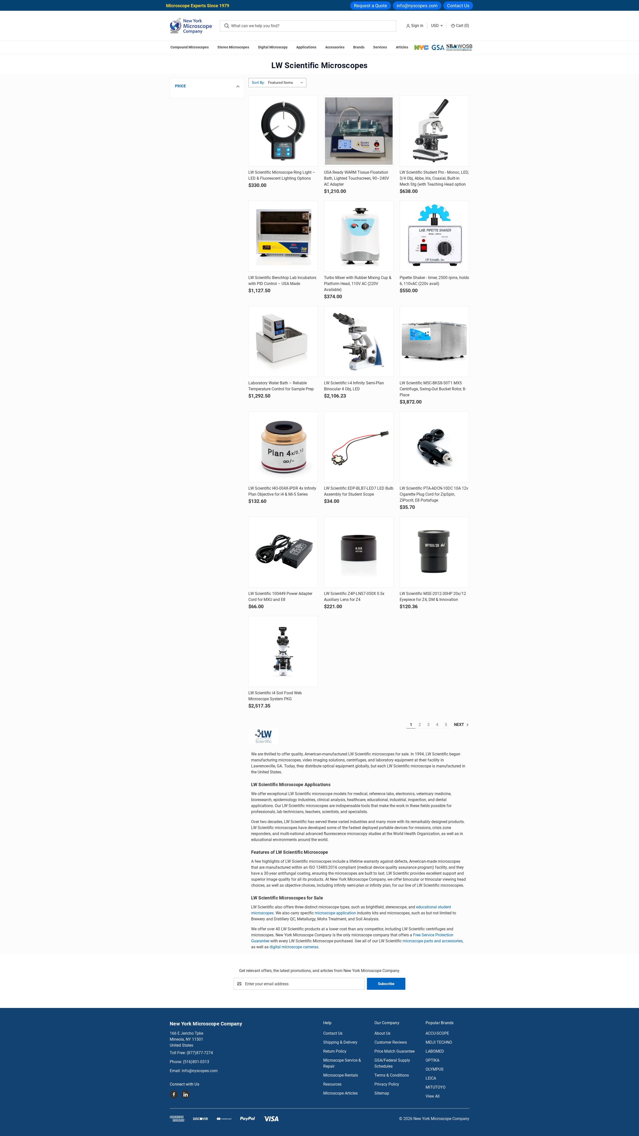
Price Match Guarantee (394, 1051)
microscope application (335, 913)
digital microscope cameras (294, 947)
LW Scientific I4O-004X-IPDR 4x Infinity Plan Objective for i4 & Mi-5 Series (282, 491)
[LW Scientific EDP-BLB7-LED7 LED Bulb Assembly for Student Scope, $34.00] (359, 446)
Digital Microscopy (273, 47)
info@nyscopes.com (417, 5)
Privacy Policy (386, 1084)
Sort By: (258, 82)
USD (435, 25)
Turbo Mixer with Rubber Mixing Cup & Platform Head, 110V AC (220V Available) (357, 283)
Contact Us (458, 5)
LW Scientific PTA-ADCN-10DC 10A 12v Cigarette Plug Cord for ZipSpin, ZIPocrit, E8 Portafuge (434, 494)
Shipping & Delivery (340, 1042)
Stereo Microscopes (233, 47)
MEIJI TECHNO (439, 1042)
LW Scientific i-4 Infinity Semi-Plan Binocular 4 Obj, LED (354, 386)
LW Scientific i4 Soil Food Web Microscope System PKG (275, 696)
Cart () (462, 25)
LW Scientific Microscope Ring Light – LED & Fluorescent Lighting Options (281, 175)
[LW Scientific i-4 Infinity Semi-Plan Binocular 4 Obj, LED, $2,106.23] (359, 341)
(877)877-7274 (200, 1052)
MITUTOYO (436, 1087)
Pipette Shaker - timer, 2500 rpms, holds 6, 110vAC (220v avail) (434, 280)
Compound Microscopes (189, 47)
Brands (358, 47)
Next (459, 724)
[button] (207, 86)
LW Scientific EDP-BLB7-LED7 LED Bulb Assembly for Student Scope (358, 491)
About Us (382, 1033)
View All (433, 1096)
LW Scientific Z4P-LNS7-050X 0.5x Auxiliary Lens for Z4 (354, 596)
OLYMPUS (435, 1069)
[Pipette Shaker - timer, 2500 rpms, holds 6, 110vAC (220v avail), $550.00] (434, 236)
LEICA (431, 1078)
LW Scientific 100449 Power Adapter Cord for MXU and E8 (280, 596)
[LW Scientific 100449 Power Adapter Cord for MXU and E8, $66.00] (283, 552)
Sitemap (381, 1093)
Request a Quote (370, 5)
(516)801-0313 (196, 1061)
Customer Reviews (390, 1042)
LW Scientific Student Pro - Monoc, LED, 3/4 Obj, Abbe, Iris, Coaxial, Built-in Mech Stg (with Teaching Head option (434, 178)
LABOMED (435, 1051)
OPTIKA (432, 1060)
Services (380, 47)
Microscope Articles (340, 1093)
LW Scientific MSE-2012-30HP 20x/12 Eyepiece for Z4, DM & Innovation (433, 596)
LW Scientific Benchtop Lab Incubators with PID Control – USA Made (282, 280)
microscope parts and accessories (433, 941)
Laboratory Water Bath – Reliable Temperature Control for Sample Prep (281, 386)
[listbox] (286, 82)
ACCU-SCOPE (437, 1033)
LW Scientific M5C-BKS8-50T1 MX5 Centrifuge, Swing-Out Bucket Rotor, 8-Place (433, 389)
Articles (402, 47)
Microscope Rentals (340, 1075)
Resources (332, 1084)
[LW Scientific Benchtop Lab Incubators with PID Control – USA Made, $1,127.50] (283, 236)
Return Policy (334, 1051)
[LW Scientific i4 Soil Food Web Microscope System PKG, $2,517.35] (283, 651)
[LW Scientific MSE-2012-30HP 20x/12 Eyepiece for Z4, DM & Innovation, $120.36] (434, 552)
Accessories (334, 47)
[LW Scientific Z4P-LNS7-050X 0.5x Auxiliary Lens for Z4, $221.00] (359, 552)
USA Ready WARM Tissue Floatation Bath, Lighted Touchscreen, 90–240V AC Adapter (356, 178)
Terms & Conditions (391, 1075)
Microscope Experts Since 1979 (197, 5)
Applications (306, 47)
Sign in (417, 25)
